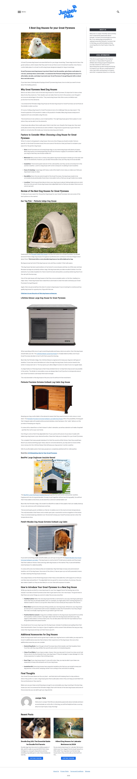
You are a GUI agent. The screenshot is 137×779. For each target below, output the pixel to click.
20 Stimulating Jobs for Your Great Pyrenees (42, 453)
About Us (56, 771)
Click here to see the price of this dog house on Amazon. (39, 293)
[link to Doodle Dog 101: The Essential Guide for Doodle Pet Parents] (35, 728)
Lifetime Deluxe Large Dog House (47, 353)
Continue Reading (36, 758)
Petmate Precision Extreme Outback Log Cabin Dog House (45, 419)
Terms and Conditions (76, 771)
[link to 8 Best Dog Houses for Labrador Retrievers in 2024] (68, 728)
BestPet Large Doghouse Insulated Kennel (36, 495)
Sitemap (87, 771)
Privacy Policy (64, 771)
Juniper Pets (40, 698)
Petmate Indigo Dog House (39, 254)
